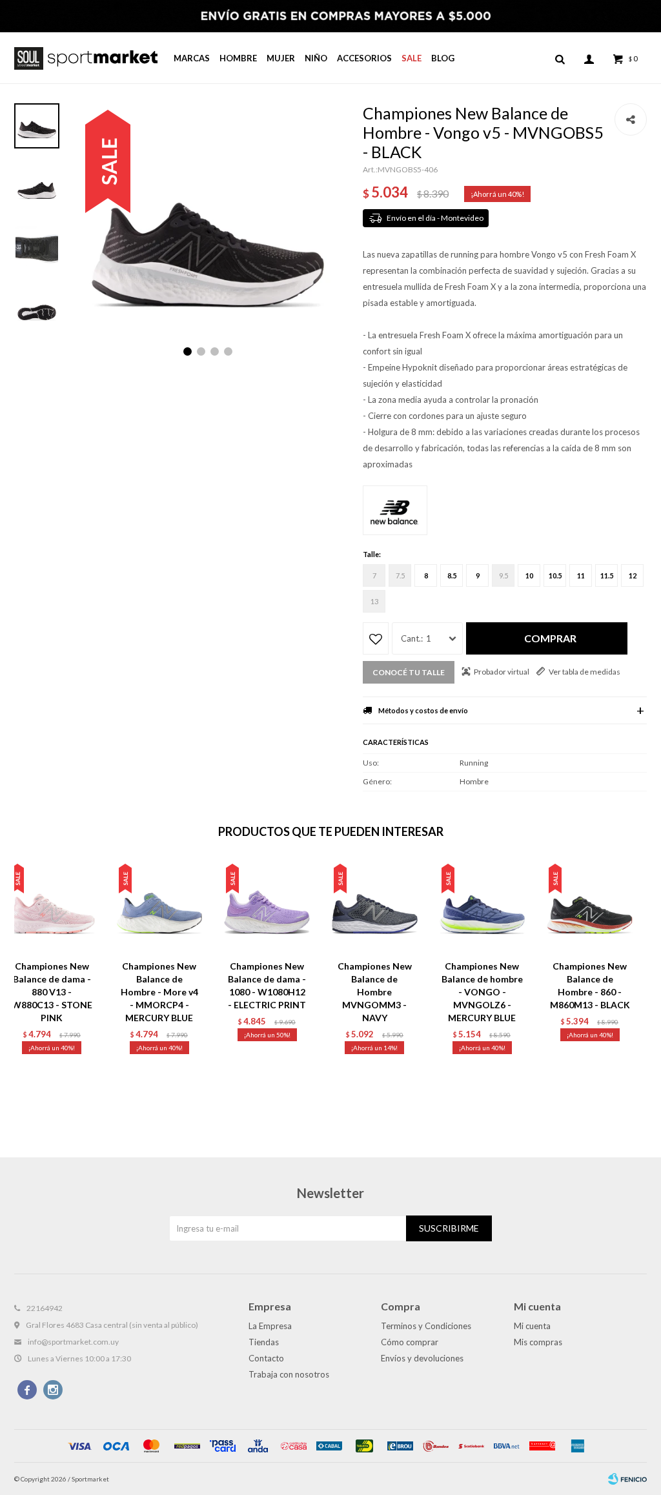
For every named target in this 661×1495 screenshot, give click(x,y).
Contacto (266, 1358)
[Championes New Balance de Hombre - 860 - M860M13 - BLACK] (589, 906)
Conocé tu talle (408, 672)
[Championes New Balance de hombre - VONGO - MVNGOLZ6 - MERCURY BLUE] (482, 906)
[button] (560, 58)
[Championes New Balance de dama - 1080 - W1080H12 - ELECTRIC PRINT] (266, 906)
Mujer (281, 58)
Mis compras (538, 1342)
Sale (412, 58)
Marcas (192, 58)
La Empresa (270, 1326)
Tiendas (264, 1342)
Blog (442, 58)
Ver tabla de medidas (584, 671)
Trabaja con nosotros (289, 1374)
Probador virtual (501, 671)
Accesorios (364, 58)
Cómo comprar (409, 1342)
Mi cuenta (532, 1326)
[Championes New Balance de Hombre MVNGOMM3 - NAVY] (374, 906)
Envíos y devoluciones (422, 1358)
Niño (316, 58)
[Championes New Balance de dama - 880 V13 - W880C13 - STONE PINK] (52, 906)
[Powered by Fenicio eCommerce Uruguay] (627, 1479)
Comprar (550, 638)
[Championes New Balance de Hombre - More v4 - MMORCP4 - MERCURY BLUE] (159, 906)
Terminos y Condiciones (426, 1326)
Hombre (238, 58)
